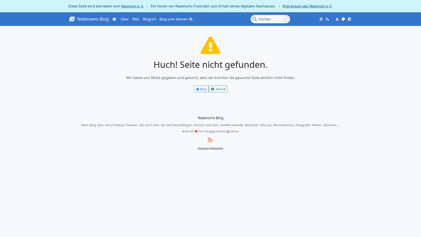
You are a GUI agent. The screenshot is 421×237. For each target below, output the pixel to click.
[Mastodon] (321, 19)
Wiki (135, 19)
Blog (203, 89)
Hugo (212, 131)
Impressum (203, 148)
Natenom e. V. (132, 6)
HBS (228, 131)
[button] (337, 19)
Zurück (221, 89)
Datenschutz (216, 148)
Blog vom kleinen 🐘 (176, 19)
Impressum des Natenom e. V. (307, 6)
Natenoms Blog (93, 19)
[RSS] (327, 19)
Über (125, 19)
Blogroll (149, 19)
